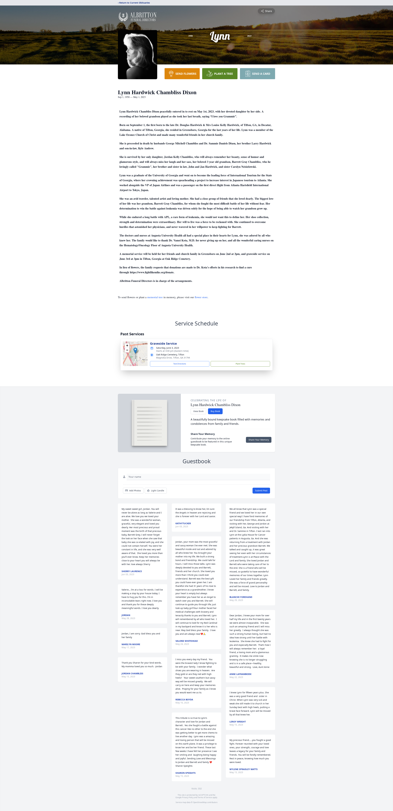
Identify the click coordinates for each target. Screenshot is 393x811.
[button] (135, 350)
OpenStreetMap (200, 802)
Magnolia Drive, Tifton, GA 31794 (173, 357)
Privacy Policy (188, 797)
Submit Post (261, 490)
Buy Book (215, 411)
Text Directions (179, 363)
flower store (201, 297)
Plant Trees (240, 363)
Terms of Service (205, 797)
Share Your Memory (259, 439)
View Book (198, 411)
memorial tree (155, 297)
